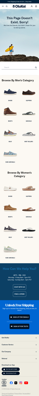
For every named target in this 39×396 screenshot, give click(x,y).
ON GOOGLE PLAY (11, 373)
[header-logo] (19, 6)
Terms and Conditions (8, 393)
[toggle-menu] (35, 338)
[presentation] (4, 369)
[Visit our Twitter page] (15, 382)
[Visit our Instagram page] (21, 383)
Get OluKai (19, 338)
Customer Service (19, 345)
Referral (19, 359)
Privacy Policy (18, 393)
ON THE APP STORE (11, 369)
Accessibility (26, 393)
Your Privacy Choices (7, 395)
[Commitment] (4, 383)
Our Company (19, 352)
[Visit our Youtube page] (11, 382)
